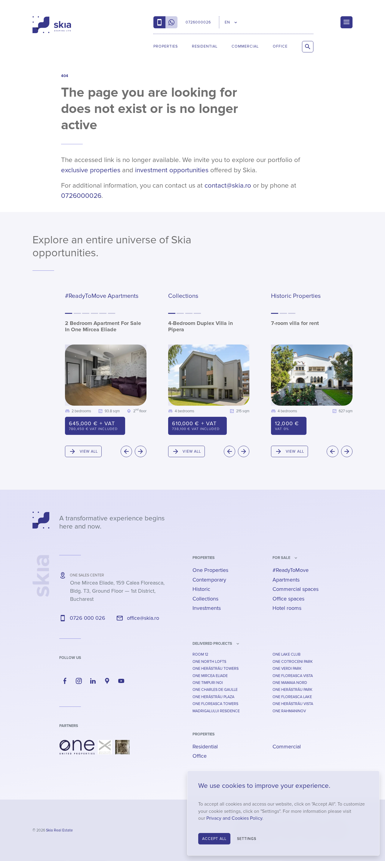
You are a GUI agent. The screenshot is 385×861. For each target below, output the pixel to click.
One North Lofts (209, 661)
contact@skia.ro (228, 185)
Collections (205, 598)
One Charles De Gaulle (215, 689)
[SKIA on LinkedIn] (93, 681)
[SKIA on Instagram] (79, 681)
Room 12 (200, 654)
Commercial (245, 46)
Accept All (214, 838)
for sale (281, 557)
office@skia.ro (143, 618)
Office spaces (288, 598)
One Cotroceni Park (293, 661)
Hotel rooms (287, 608)
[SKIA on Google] (107, 681)
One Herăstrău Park (293, 689)
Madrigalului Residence (216, 711)
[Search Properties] (307, 46)
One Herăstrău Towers (215, 668)
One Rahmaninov (289, 711)
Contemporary (209, 579)
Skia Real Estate (59, 830)
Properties (165, 46)
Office (280, 46)
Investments (206, 608)
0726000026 (81, 196)
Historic (201, 589)
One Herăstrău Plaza (213, 696)
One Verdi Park (287, 668)
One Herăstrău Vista (293, 703)
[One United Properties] (77, 747)
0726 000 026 (87, 618)
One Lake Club (286, 654)
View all (89, 451)
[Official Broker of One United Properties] (51, 25)
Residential (204, 46)
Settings (247, 838)
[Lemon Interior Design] (122, 747)
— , (117, 590)
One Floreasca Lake (292, 696)
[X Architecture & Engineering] (104, 747)
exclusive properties (90, 170)
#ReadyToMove (291, 570)
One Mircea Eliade (210, 675)
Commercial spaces (296, 589)
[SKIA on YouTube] (121, 681)
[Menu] (346, 22)
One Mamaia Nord (290, 682)
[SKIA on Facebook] (65, 681)
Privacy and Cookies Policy (234, 818)
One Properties (210, 570)
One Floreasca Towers (215, 703)
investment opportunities (171, 170)
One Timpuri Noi (207, 682)
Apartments (286, 579)
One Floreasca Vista (293, 675)
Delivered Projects (212, 643)
